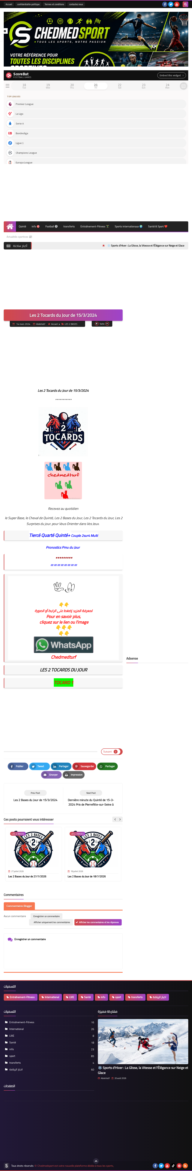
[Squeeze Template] (6, 1166)
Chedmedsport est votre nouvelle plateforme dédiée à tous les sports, (76, 1166)
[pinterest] (179, 1165)
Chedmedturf (63, 657)
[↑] (96, 1161)
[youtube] (176, 4)
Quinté (22, 226)
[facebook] (164, 4)
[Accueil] (10, 226)
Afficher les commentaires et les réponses (99, 922)
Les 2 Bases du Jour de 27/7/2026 (27, 876)
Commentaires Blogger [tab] (19, 906)
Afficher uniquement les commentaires (52, 922)
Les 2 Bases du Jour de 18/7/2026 (87, 876)
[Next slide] (120, 819)
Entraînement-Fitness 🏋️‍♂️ (94, 226)
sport (118, 997)
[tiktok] (173, 1165)
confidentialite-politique (28, 4)
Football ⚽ (51, 226)
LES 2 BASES (71, 324)
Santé (87, 997)
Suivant (107, 751)
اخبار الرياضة (159, 997)
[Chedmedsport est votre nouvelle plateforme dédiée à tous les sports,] (96, 39)
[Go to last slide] (115, 819)
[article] (91, 798)
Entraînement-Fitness (22, 997)
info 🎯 (36, 226)
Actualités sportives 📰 (19, 236)
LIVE (71, 997)
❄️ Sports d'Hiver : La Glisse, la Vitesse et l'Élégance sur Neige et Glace (113, 245)
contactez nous (76, 4)
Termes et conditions (54, 4)
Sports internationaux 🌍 (128, 226)
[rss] (185, 1165)
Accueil (9, 4)
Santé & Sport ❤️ (157, 226)
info (103, 997)
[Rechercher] (185, 4)
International (52, 997)
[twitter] (170, 4)
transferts (69, 226)
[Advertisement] (96, 191)
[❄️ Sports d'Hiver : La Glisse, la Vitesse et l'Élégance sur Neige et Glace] (143, 1041)
